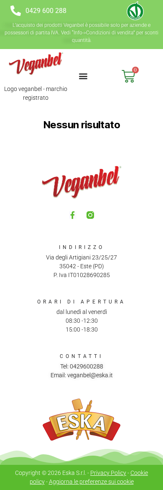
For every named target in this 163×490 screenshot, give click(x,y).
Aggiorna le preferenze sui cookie (91, 481)
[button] (83, 76)
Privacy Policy (108, 472)
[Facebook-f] (72, 215)
